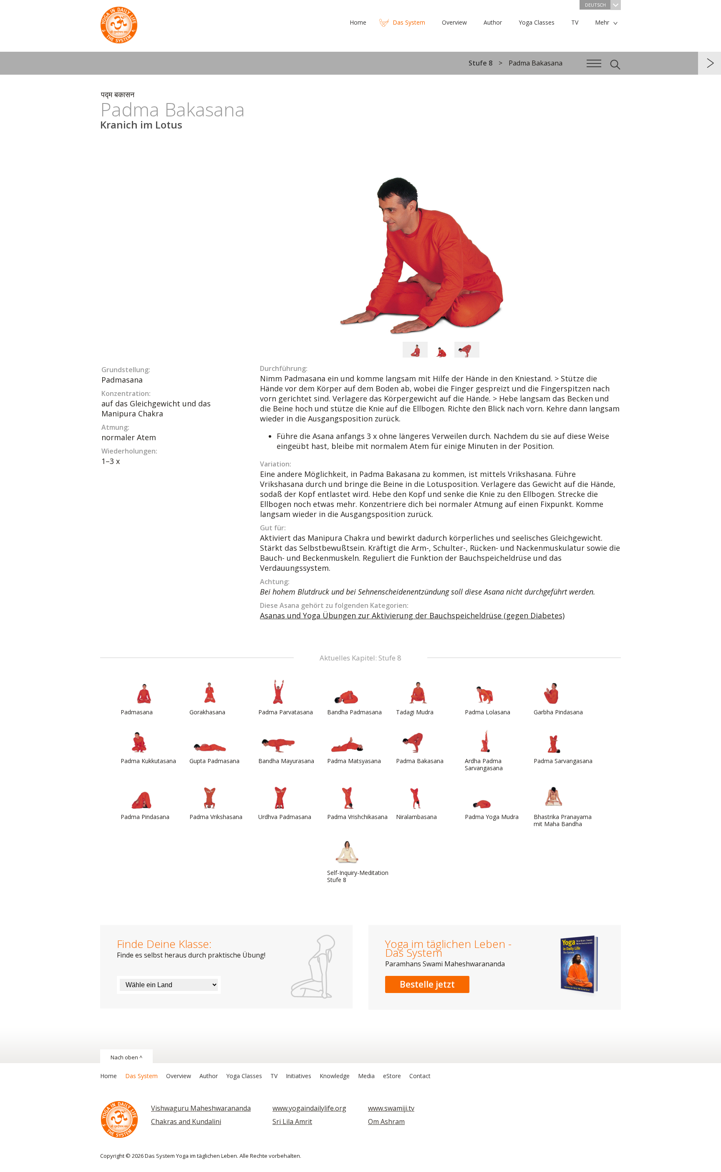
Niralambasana (416, 817)
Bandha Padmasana (354, 712)
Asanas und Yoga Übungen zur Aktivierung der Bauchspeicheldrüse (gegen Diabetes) (412, 615)
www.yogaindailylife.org (309, 1108)
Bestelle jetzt (427, 984)
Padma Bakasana (420, 761)
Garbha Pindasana (558, 712)
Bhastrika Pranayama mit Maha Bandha (563, 820)
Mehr (602, 22)
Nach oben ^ (126, 1057)
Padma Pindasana (145, 817)
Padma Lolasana (487, 712)
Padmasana (137, 712)
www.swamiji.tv (391, 1108)
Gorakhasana (207, 712)
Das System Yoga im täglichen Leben (119, 23)
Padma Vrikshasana (215, 817)
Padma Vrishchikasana (357, 817)
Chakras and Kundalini (186, 1121)
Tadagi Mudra (415, 712)
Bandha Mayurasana (286, 761)
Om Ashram (386, 1121)
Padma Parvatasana (285, 712)
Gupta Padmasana (214, 761)
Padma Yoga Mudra (492, 817)
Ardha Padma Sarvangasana (484, 764)
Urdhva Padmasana (284, 817)
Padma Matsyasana (354, 761)
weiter (709, 63)
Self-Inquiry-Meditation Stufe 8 (357, 876)
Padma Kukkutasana (148, 761)
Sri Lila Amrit (292, 1121)
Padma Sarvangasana (563, 761)
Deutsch (595, 5)
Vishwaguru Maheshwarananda (201, 1108)
